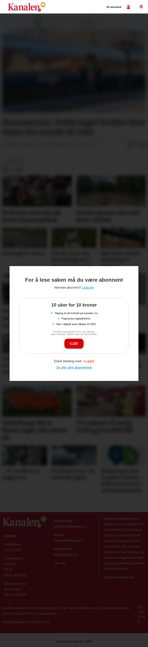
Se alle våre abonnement (74, 367)
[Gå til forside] (26, 7)
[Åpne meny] (141, 7)
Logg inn (129, 6)
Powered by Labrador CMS (74, 641)
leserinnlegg (14, 161)
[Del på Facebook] (130, 145)
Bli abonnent (114, 7)
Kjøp (74, 343)
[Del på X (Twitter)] (136, 145)
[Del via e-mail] (142, 145)
